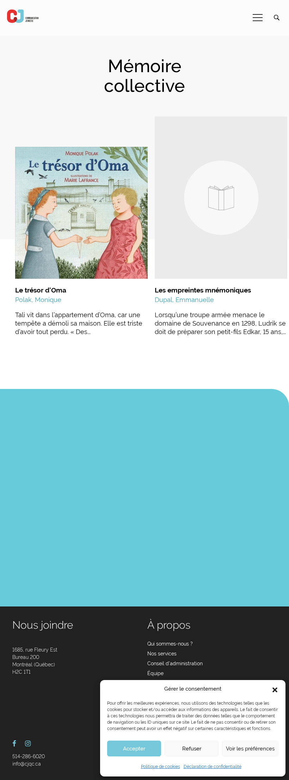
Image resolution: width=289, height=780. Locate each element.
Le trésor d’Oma (40, 290)
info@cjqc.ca (26, 764)
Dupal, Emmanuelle (184, 299)
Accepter (134, 749)
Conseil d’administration (175, 663)
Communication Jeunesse (23, 16)
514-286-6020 (28, 756)
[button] (274, 689)
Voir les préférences (250, 749)
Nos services (162, 653)
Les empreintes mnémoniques (203, 290)
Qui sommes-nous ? (170, 644)
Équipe (155, 673)
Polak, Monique (38, 299)
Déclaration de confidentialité (212, 766)
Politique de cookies (160, 766)
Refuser (191, 749)
